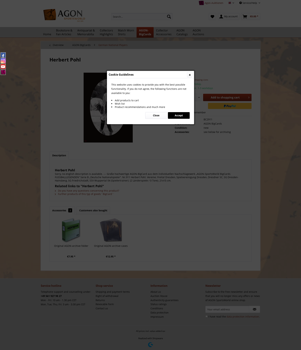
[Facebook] (3, 55)
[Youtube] (3, 66)
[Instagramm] (3, 60)
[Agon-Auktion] (3, 72)
